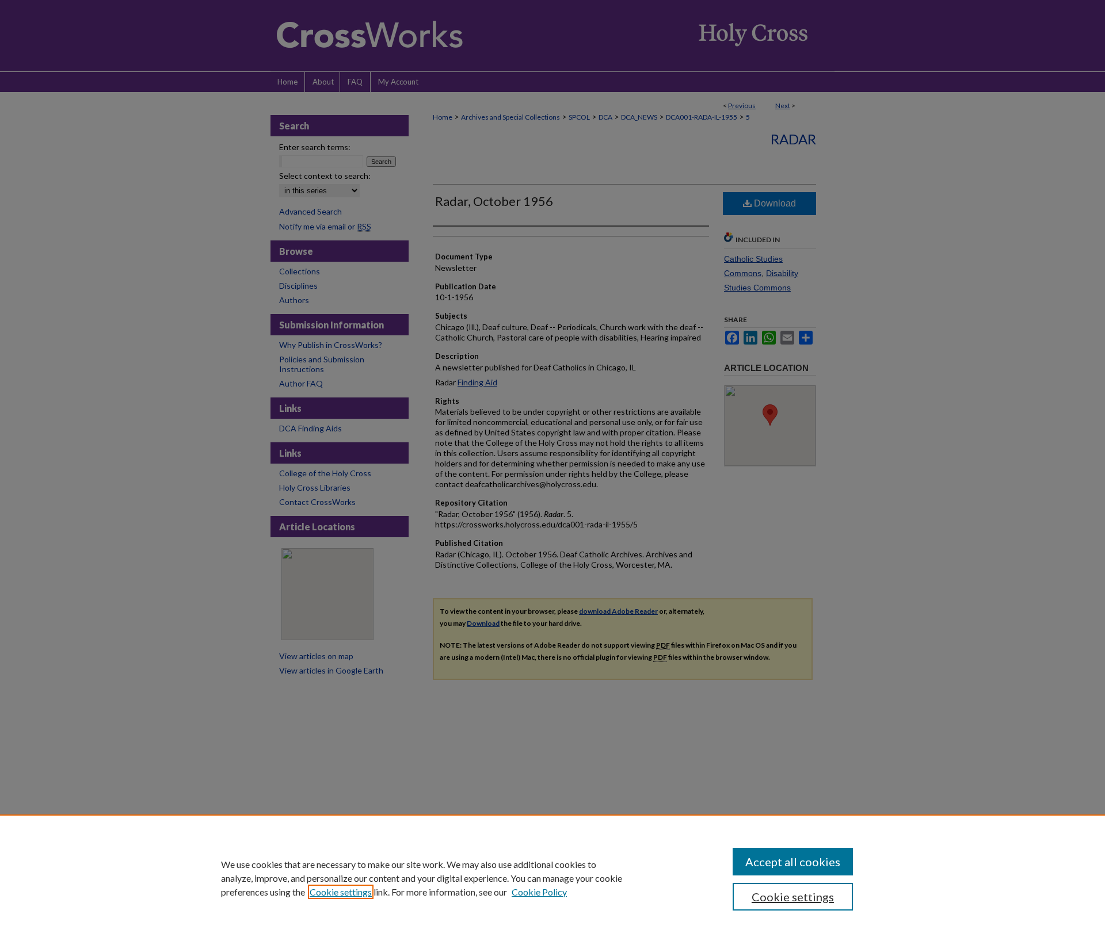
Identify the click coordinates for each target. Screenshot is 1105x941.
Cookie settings (341, 891)
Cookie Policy (539, 891)
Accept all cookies (792, 862)
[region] (552, 877)
